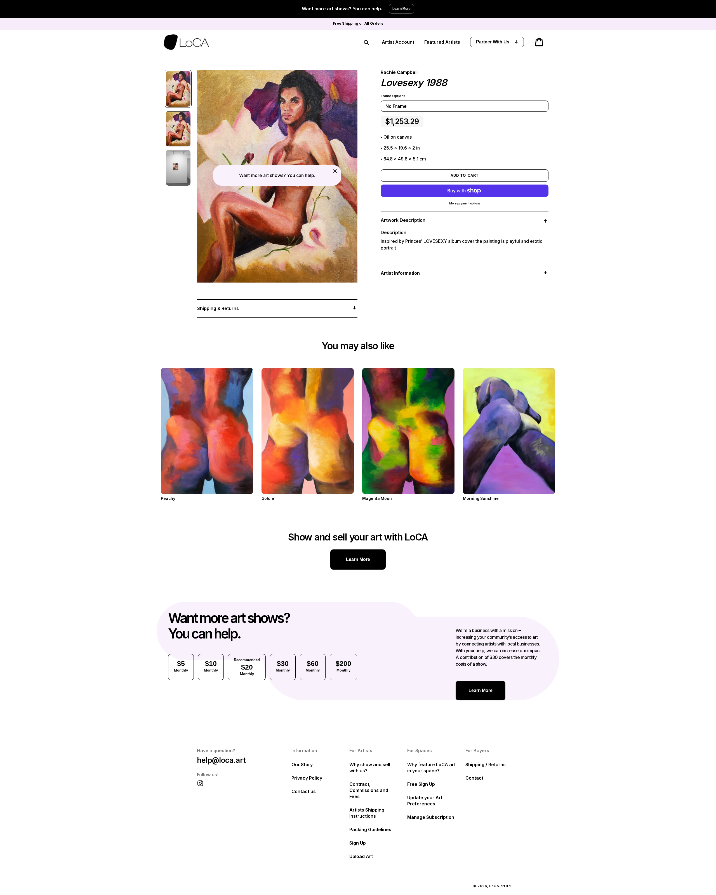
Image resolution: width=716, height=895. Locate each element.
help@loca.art (221, 760)
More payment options (464, 203)
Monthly (181, 665)
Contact (474, 778)
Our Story (302, 764)
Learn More (401, 9)
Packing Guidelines (370, 829)
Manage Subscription (430, 817)
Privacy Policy (306, 778)
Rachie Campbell (399, 72)
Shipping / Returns (485, 764)
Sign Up (357, 843)
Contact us (303, 791)
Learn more (358, 559)
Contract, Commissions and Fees (368, 790)
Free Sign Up (421, 784)
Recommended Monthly (247, 667)
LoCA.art (497, 886)
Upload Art (361, 856)
